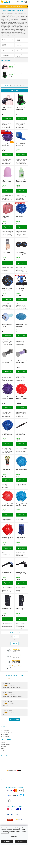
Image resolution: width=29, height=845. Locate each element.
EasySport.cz (6, 734)
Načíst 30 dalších (15, 632)
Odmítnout (7, 841)
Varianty (22, 118)
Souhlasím (20, 841)
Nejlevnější (12, 86)
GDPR (2, 750)
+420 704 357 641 (7, 732)
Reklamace (3, 746)
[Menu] (25, 1)
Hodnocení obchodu (14, 675)
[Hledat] (17, 1)
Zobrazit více (14, 719)
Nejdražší (19, 86)
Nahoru (15, 643)
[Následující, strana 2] (14, 636)
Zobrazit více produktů (14, 80)
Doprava (3, 742)
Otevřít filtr (14, 90)
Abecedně (25, 86)
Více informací (5, 833)
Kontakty (3, 748)
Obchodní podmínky (5, 744)
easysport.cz (6, 736)
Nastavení (14, 836)
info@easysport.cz (7, 730)
